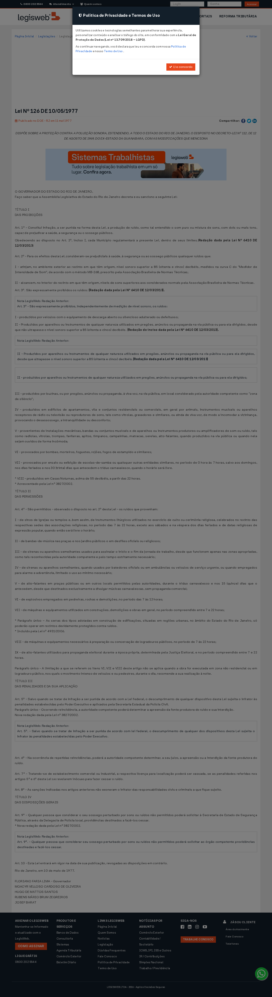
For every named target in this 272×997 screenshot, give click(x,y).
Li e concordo (182, 67)
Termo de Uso (113, 51)
